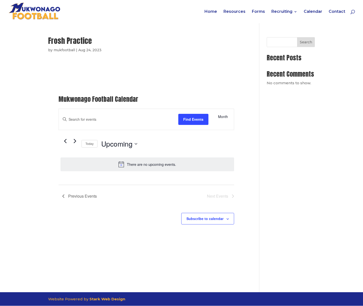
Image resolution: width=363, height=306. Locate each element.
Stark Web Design (107, 299)
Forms (258, 12)
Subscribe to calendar (204, 218)
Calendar (313, 12)
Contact (337, 12)
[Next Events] (75, 141)
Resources (234, 12)
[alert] (147, 164)
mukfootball (64, 50)
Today (89, 143)
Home (210, 12)
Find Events (193, 119)
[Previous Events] (65, 141)
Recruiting (281, 12)
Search (306, 42)
